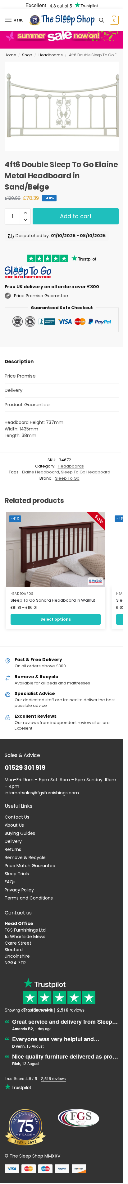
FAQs (10, 882)
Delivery (13, 841)
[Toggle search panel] (101, 20)
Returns (13, 849)
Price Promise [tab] (20, 376)
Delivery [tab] (13, 390)
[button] (113, 20)
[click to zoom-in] (64, 106)
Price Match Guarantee (30, 865)
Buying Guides (20, 833)
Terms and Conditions (29, 898)
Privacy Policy (19, 890)
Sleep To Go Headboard (85, 472)
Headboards (51, 55)
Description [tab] (19, 361)
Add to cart (76, 216)
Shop (27, 55)
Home (10, 55)
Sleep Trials (17, 874)
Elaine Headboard (40, 472)
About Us (14, 825)
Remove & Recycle (25, 857)
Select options (55, 619)
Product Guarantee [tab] (27, 404)
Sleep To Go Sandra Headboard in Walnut (53, 600)
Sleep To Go (67, 478)
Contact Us (17, 817)
